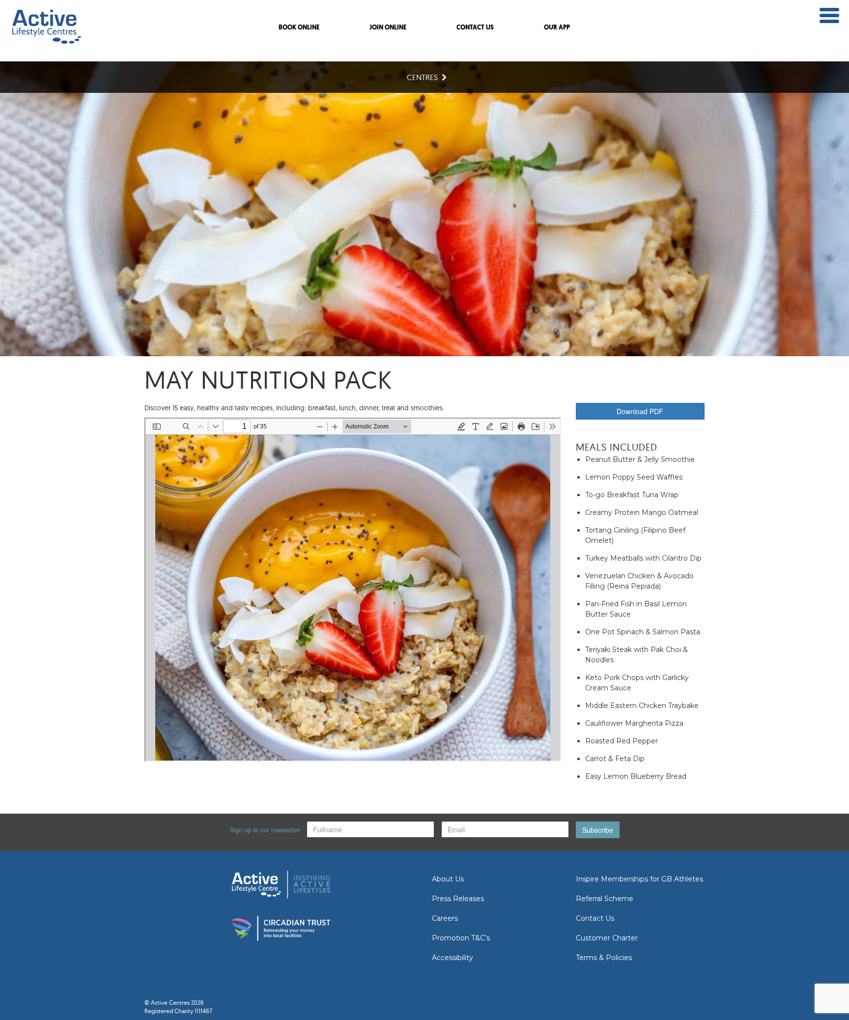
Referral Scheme (604, 898)
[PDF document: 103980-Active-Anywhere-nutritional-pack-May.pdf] (352, 590)
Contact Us (595, 918)
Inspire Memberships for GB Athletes (639, 879)
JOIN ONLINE (387, 28)
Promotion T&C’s (461, 938)
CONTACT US (475, 28)
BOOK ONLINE (299, 28)
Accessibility (452, 957)
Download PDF (640, 411)
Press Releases (458, 898)
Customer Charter (607, 938)
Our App (557, 28)
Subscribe (597, 830)
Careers (445, 918)
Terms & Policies (604, 957)
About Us (448, 879)
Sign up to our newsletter (265, 829)
